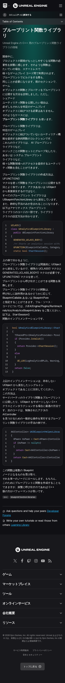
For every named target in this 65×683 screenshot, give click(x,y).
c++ (5, 497)
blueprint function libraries (23, 497)
